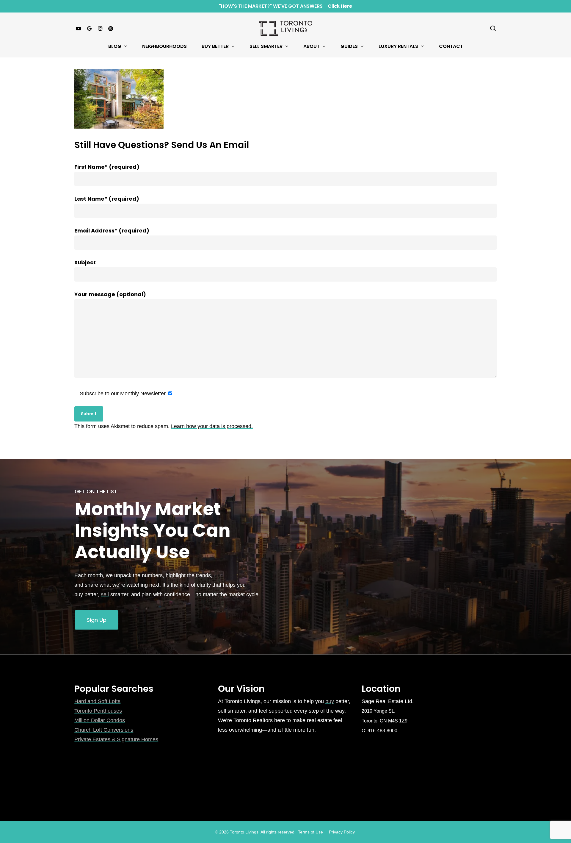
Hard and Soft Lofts (97, 701)
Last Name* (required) (106, 198)
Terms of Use (310, 832)
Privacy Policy (342, 832)
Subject (85, 262)
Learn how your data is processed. (212, 426)
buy (329, 701)
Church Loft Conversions (103, 730)
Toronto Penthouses (98, 711)
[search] (493, 28)
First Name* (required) (106, 167)
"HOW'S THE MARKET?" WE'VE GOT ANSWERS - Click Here (285, 6)
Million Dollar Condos (99, 720)
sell (105, 594)
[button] (96, 620)
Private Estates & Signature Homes (116, 739)
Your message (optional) (110, 294)
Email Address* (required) (111, 230)
